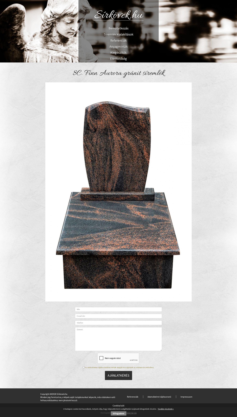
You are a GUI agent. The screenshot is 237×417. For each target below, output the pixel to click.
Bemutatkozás (119, 28)
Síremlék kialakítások (118, 34)
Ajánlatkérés (118, 375)
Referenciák (118, 40)
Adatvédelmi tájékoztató (159, 396)
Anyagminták (118, 46)
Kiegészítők (118, 52)
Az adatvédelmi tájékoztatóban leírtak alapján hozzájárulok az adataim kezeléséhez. (119, 367)
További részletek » (166, 409)
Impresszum (186, 396)
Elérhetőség (118, 58)
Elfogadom (118, 413)
